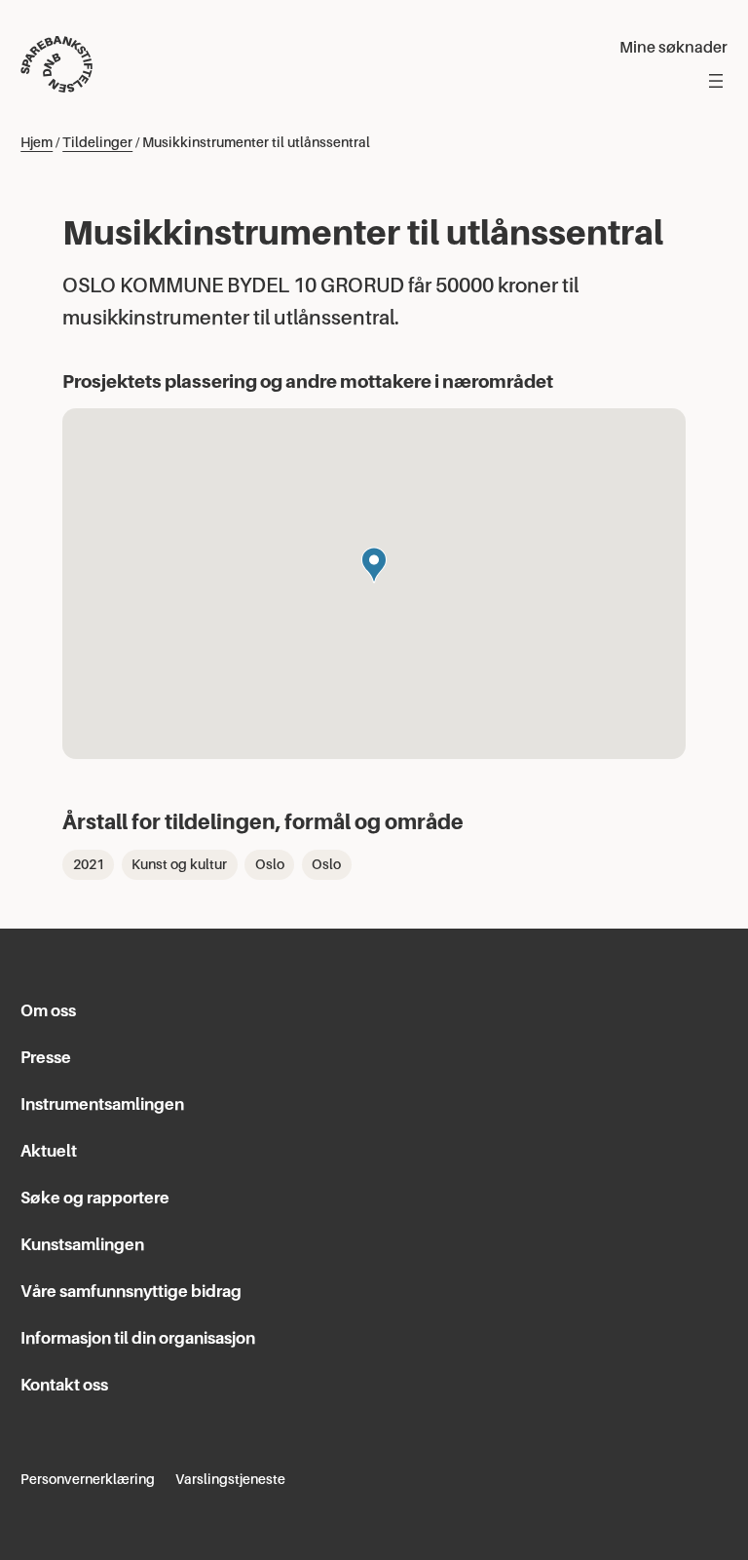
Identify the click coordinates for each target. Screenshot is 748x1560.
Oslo (269, 864)
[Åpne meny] (716, 81)
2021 (88, 864)
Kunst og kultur (179, 864)
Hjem (36, 142)
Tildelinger (97, 142)
